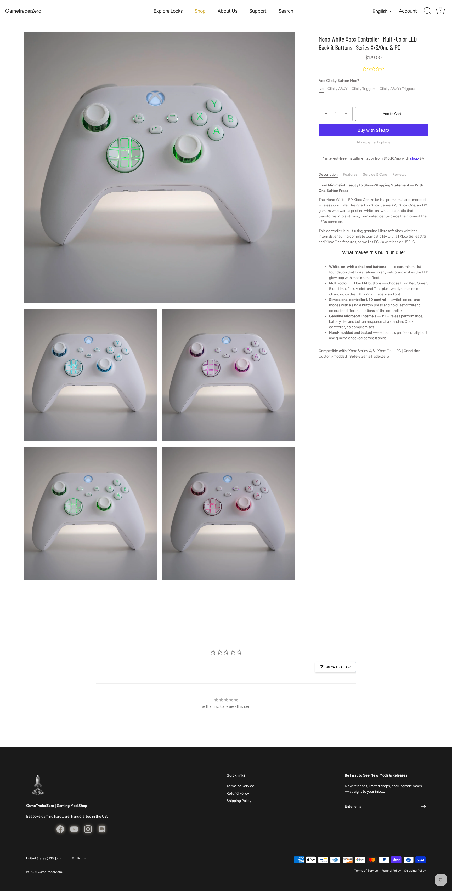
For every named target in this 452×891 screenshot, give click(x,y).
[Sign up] (423, 806)
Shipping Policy (239, 800)
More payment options (373, 142)
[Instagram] (88, 829)
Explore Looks (168, 11)
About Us (227, 11)
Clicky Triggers (364, 89)
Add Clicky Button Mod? (339, 81)
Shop (200, 11)
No (321, 89)
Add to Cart (392, 114)
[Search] (427, 11)
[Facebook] (60, 829)
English (380, 11)
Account (408, 11)
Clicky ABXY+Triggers (397, 89)
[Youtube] (74, 829)
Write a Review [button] (338, 667)
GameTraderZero (23, 11)
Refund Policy (238, 793)
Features (350, 174)
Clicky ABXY (337, 89)
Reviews (399, 174)
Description (328, 174)
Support (258, 11)
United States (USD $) (42, 858)
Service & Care (375, 174)
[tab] (331, 174)
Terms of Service (240, 786)
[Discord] (102, 829)
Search (286, 11)
